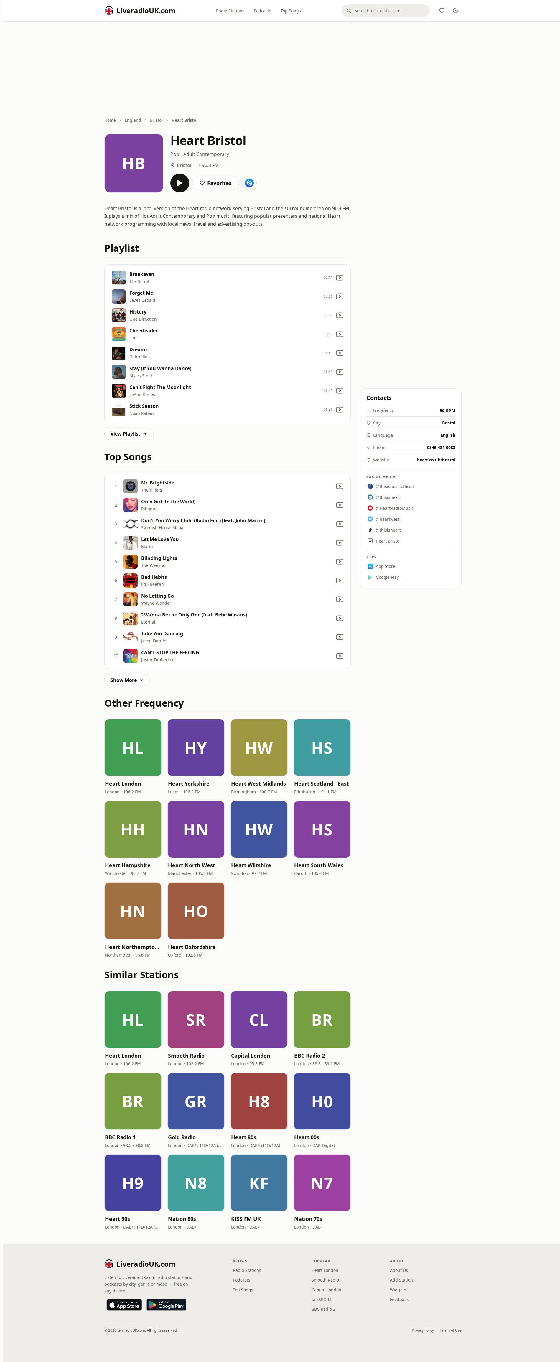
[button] (133, 747)
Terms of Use (451, 1330)
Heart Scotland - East (321, 783)
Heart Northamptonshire (133, 946)
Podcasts (262, 11)
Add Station (401, 1280)
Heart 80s (243, 1137)
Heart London (123, 783)
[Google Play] (166, 1305)
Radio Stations (230, 11)
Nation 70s (308, 1218)
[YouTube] (339, 277)
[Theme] (455, 10)
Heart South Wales (318, 865)
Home (110, 120)
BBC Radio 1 (120, 1137)
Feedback (399, 1299)
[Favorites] (442, 10)
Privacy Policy (423, 1330)
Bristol (156, 120)
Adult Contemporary (206, 154)
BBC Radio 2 (309, 1055)
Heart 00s (306, 1137)
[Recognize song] (249, 183)
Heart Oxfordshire (191, 946)
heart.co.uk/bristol (436, 460)
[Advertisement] (283, 70)
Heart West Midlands (258, 783)
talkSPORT (322, 1299)
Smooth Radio (186, 1055)
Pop (174, 154)
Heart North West (191, 865)
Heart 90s (117, 1218)
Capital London (250, 1055)
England (133, 120)
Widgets (398, 1289)
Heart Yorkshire (189, 783)
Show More (124, 680)
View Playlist (125, 434)
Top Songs (291, 11)
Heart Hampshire (128, 865)
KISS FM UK (246, 1218)
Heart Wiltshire (251, 865)
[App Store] (124, 1305)
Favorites (219, 183)
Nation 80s (182, 1218)
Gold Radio (182, 1137)
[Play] (179, 183)
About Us (399, 1270)
